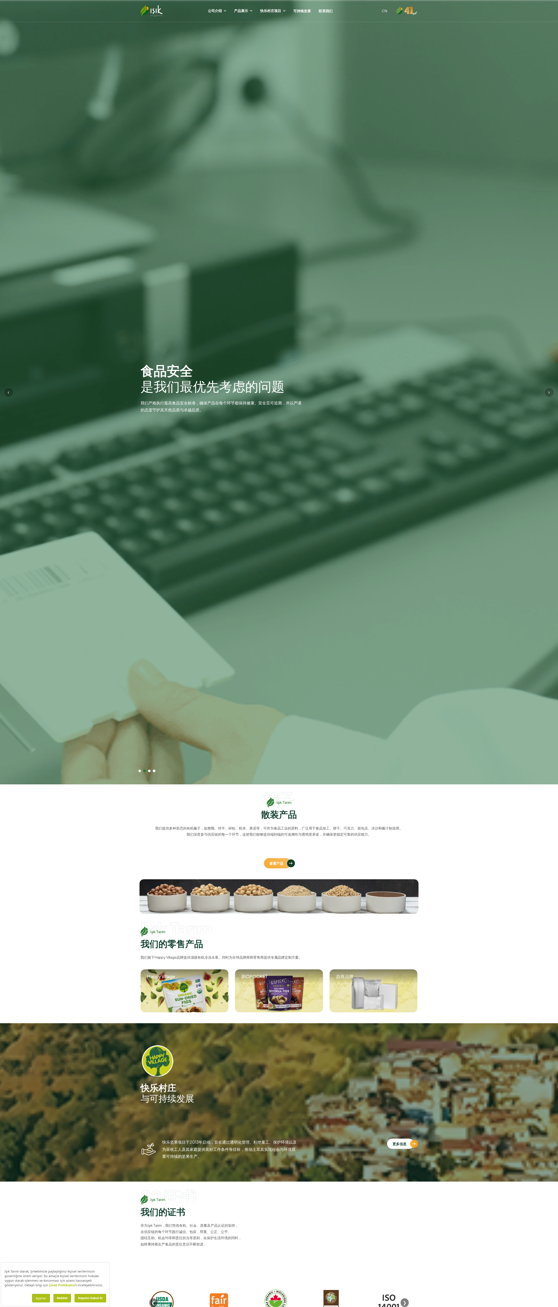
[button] (139, 771)
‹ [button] (8, 391)
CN (384, 11)
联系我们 (326, 11)
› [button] (549, 391)
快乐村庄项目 (270, 10)
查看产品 (276, 863)
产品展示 (241, 10)
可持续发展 (302, 11)
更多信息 (400, 1143)
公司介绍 (215, 10)
